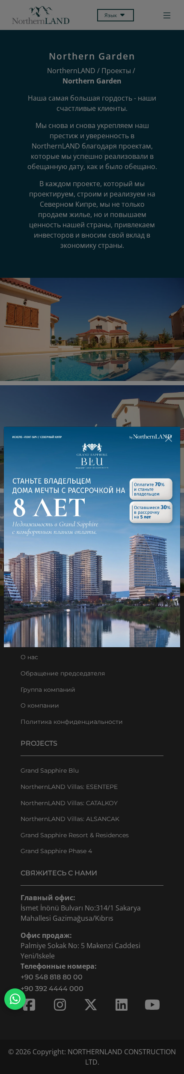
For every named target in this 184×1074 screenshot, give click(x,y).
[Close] (168, 438)
